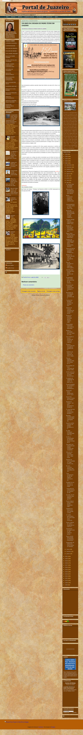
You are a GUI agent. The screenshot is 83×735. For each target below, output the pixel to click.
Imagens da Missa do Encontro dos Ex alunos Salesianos (11, 165)
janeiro (68, 553)
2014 (66, 571)
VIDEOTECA (13, 16)
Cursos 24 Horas (70, 684)
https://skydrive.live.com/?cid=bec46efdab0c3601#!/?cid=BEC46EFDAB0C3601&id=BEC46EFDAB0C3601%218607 (70, 674)
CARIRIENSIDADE (10, 45)
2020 (66, 558)
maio (68, 180)
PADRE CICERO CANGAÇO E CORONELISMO (10, 65)
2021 (66, 556)
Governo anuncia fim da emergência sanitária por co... (70, 347)
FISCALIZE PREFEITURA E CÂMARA (10, 106)
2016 (66, 567)
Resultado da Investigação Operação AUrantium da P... (70, 295)
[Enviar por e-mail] (44, 277)
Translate (74, 712)
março (68, 549)
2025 (66, 156)
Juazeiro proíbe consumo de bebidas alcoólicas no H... (70, 426)
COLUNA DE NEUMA (11, 51)
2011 (66, 578)
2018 (66, 563)
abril (68, 182)
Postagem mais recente (29, 291)
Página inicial (41, 291)
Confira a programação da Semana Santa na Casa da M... (70, 439)
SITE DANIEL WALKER (12, 53)
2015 (66, 569)
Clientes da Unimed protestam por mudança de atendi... (70, 310)
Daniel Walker (10, 265)
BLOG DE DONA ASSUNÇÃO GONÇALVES (10, 78)
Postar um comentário (28, 285)
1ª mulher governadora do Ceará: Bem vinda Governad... (70, 517)
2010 (66, 580)
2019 (66, 560)
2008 (66, 584)
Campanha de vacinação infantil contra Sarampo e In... (70, 287)
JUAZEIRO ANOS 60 (11, 86)
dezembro (69, 165)
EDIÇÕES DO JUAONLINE (29, 16)
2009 (66, 582)
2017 (66, 565)
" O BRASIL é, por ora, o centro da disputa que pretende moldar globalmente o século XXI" (12, 155)
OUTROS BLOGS (49, 16)
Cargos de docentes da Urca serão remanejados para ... (70, 228)
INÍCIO (7, 16)
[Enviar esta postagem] (42, 277)
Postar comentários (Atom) (43, 295)
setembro (69, 171)
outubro (69, 169)
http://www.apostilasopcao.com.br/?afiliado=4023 (70, 690)
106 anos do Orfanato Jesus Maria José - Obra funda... (69, 454)
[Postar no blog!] (45, 277)
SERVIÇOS (20, 16)
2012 (66, 576)
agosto (68, 173)
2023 (66, 160)
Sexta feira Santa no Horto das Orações (70, 398)
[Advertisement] (69, 602)
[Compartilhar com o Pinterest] (48, 277)
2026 (66, 154)
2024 (66, 158)
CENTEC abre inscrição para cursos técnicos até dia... (70, 272)
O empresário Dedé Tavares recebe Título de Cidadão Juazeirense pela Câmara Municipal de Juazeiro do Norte (12, 119)
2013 (66, 574)
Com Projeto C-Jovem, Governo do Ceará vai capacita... (70, 339)
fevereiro (69, 551)
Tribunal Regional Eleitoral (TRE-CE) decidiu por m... (70, 361)
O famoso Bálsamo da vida (13, 199)
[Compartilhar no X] (46, 277)
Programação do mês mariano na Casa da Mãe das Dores (11, 173)
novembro (69, 167)
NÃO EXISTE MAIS (40, 16)
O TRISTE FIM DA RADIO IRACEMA (70, 186)
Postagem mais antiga (53, 291)
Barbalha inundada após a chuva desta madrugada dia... (70, 418)
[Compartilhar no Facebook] (47, 277)
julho (68, 176)
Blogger (53, 727)
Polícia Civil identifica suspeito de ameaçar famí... (69, 303)
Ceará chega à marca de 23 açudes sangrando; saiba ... (70, 503)
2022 (66, 163)
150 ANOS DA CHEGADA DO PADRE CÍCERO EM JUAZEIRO (70, 447)
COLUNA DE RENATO (11, 48)
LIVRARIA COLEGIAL (11, 43)
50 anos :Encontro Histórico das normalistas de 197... (70, 468)
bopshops (40, 727)
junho (68, 178)
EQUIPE (56, 16)
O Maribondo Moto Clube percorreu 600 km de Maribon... (70, 280)
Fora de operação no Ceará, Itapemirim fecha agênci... (70, 265)
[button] (57, 171)
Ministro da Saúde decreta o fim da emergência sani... (70, 257)
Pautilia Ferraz (27, 277)
